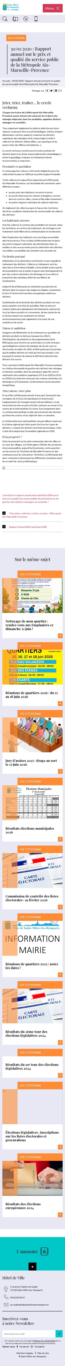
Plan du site (43, 1353)
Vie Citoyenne (16, 38)
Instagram (39, 1346)
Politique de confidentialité (44, 1341)
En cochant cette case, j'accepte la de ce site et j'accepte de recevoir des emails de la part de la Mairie (33, 1342)
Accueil (6, 80)
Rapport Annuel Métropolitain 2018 (28, 527)
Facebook (24, 1346)
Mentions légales (25, 1353)
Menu (50, 8)
